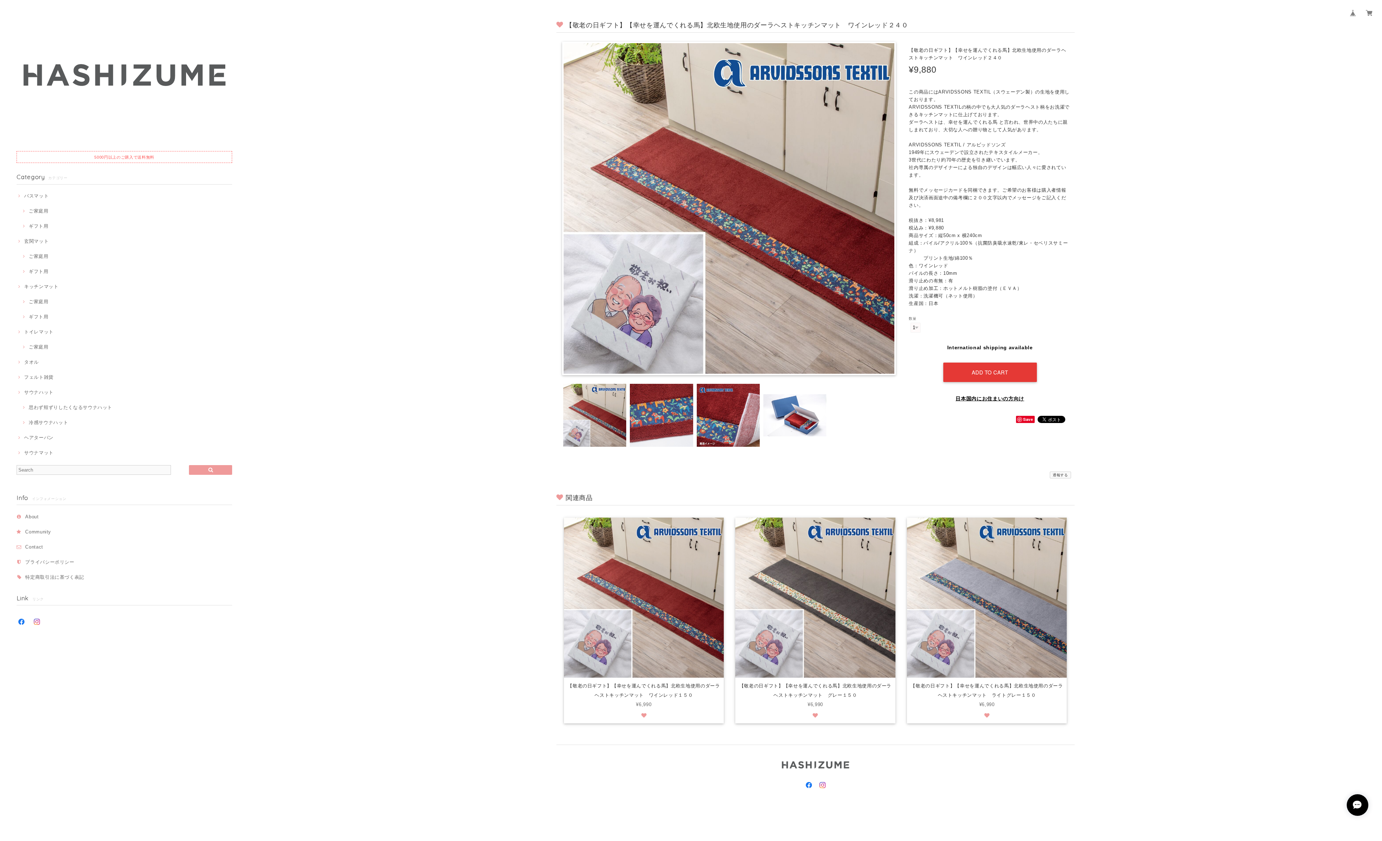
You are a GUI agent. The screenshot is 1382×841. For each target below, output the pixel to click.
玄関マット (36, 241)
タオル (31, 362)
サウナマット (39, 452)
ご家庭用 (38, 211)
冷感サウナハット (48, 422)
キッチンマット (41, 286)
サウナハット (39, 392)
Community (38, 532)
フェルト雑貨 (39, 377)
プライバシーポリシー (49, 562)
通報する (1060, 475)
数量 (912, 319)
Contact (34, 547)
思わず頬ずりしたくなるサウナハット (70, 407)
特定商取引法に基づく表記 (54, 577)
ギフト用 (38, 226)
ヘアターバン (39, 437)
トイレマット (39, 332)
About (32, 516)
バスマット (36, 196)
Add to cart (990, 372)
